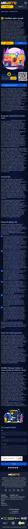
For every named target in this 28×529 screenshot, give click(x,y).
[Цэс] (25, 3)
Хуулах (14, 78)
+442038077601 (15, 511)
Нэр (2, 430)
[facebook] (10, 490)
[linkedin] (18, 490)
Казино (2, 502)
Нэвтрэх (7, 6)
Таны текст (4, 444)
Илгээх (14, 464)
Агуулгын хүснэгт (10, 85)
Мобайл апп (4, 503)
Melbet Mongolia (4, 11)
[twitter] (5, 490)
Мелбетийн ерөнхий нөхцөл (16, 499)
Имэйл (3, 437)
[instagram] (22, 490)
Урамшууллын (4, 505)
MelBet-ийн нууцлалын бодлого (17, 496)
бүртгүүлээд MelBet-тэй (16, 401)
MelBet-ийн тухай (5, 499)
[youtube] (14, 490)
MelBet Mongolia (6, 120)
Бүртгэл (21, 6)
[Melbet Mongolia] (14, 474)
